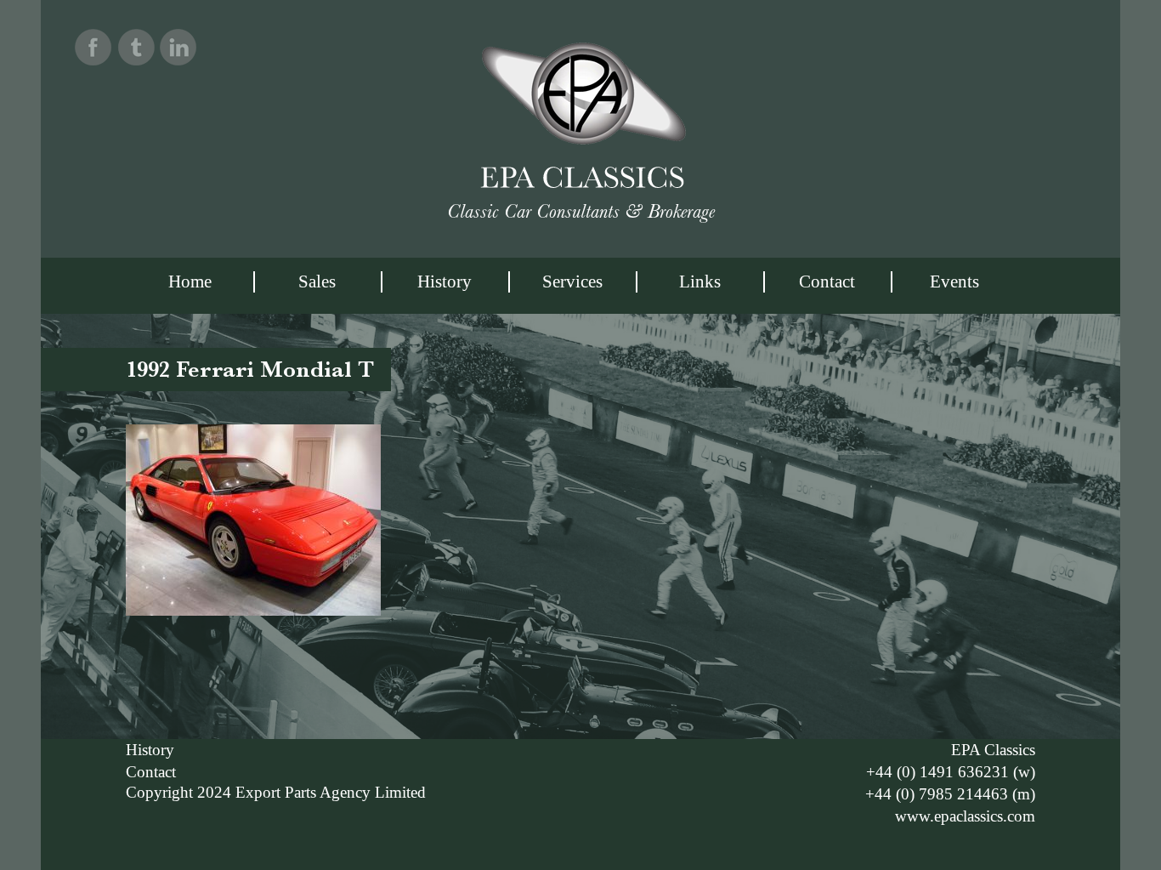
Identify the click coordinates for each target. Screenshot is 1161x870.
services (572, 281)
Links (700, 281)
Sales (317, 281)
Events (954, 281)
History (444, 281)
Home (190, 281)
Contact (827, 281)
